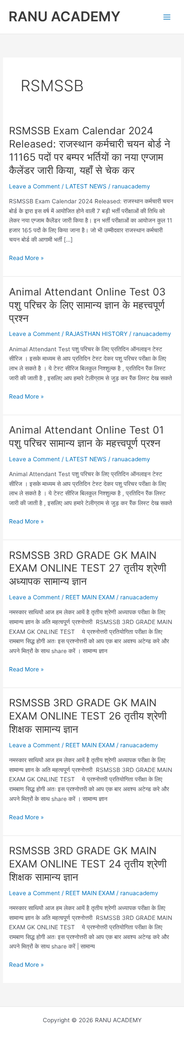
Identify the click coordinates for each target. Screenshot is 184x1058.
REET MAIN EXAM (90, 597)
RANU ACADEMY (64, 16)
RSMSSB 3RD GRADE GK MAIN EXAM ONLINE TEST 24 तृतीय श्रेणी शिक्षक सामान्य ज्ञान (87, 863)
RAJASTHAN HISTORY (96, 333)
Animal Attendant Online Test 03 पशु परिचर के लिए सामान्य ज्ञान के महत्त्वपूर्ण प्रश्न (87, 305)
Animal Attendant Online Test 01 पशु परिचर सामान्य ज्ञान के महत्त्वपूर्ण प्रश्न (86, 436)
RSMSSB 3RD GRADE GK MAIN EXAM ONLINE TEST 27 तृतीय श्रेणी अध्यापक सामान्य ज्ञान (87, 568)
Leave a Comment (34, 186)
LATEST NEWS (86, 186)
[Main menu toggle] (167, 17)
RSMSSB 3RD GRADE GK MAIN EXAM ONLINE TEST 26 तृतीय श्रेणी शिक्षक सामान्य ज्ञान (87, 716)
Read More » (26, 258)
